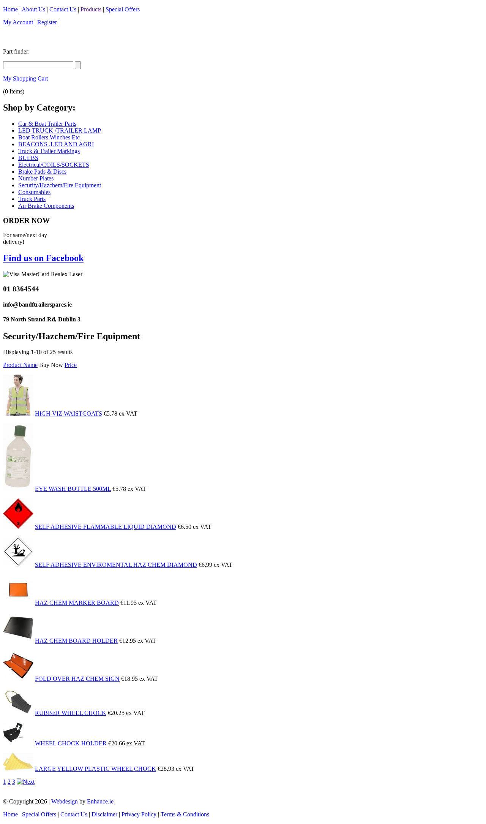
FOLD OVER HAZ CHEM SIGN (77, 678)
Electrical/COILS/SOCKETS (53, 164)
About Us (33, 9)
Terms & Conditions (185, 814)
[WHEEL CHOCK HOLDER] (18, 743)
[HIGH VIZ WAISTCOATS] (18, 413)
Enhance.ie (100, 801)
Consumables (34, 192)
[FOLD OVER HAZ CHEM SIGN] (18, 678)
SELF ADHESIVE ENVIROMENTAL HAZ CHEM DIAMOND (116, 564)
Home (10, 9)
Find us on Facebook (43, 258)
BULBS (28, 158)
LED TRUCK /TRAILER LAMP (59, 130)
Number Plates (36, 178)
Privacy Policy (139, 814)
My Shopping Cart (25, 78)
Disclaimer (104, 814)
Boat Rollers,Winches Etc (49, 137)
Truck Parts (32, 199)
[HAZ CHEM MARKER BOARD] (18, 602)
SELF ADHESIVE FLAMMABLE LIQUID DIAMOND (105, 527)
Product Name (20, 365)
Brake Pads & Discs (42, 171)
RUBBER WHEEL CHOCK (70, 713)
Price (71, 365)
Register (47, 22)
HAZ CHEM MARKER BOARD (77, 602)
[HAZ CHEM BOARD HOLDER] (18, 640)
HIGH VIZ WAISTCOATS (68, 413)
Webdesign (64, 801)
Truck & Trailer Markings (49, 151)
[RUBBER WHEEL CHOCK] (18, 713)
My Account (18, 22)
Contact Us (62, 9)
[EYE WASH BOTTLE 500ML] (18, 489)
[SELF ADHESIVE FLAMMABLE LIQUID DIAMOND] (18, 527)
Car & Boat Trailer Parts (47, 123)
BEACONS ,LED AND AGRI (56, 144)
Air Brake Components (46, 205)
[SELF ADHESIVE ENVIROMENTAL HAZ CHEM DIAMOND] (18, 564)
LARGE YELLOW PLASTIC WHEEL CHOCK (95, 768)
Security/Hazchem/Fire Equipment (59, 185)
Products (90, 9)
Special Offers (123, 9)
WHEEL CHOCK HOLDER (71, 743)
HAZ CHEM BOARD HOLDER (76, 640)
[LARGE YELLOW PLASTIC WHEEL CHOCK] (18, 768)
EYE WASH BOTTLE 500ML (73, 489)
